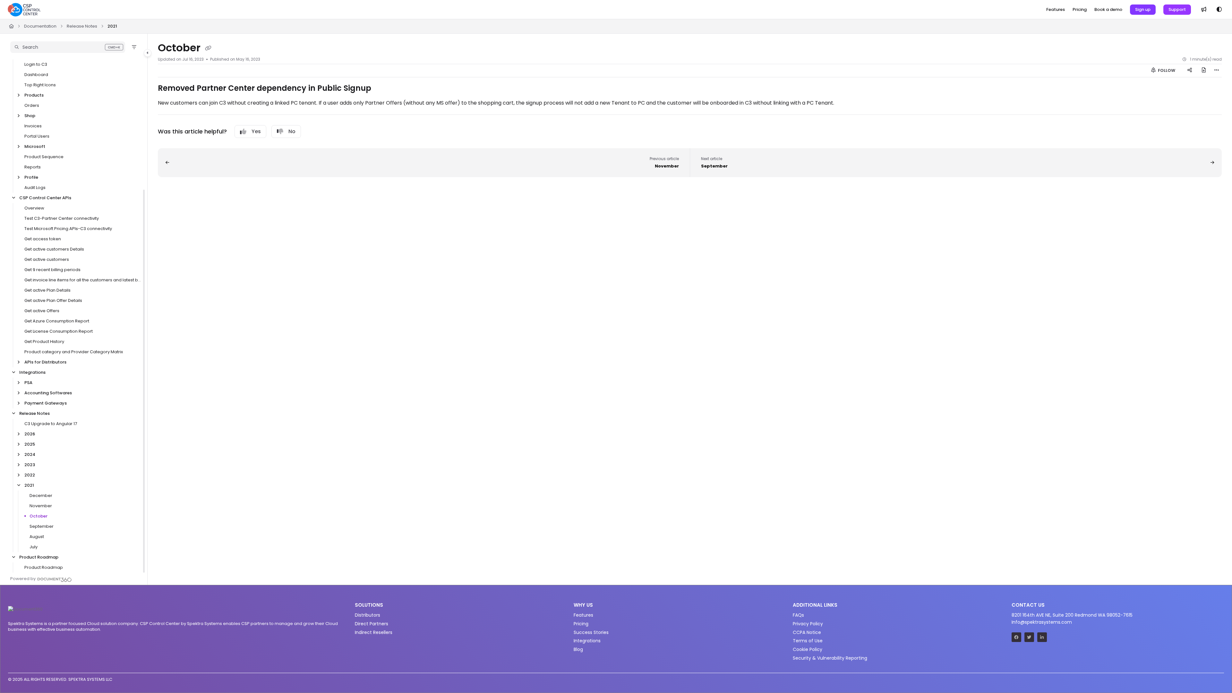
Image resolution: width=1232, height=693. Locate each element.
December (41, 495)
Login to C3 (35, 64)
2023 (29, 465)
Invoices (33, 126)
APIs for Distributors (45, 362)
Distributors (367, 615)
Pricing (581, 623)
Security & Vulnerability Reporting (830, 658)
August (37, 537)
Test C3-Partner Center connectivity (61, 218)
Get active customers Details (54, 249)
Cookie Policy (807, 649)
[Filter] (134, 47)
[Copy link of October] (208, 48)
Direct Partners (371, 623)
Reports (32, 167)
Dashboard (36, 75)
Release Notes (82, 26)
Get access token (42, 239)
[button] (67, 47)
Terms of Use (808, 640)
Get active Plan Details (47, 290)
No (291, 131)
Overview (34, 208)
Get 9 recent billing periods (52, 270)
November (41, 506)
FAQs (798, 615)
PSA (28, 383)
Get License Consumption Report (58, 331)
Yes (256, 131)
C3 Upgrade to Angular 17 (50, 424)
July (34, 547)
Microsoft (34, 146)
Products (34, 95)
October (38, 516)
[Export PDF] (1204, 70)
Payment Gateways (45, 403)
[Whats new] (1204, 9)
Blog (578, 649)
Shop (29, 116)
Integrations (32, 372)
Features (583, 615)
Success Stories (591, 632)
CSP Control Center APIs (45, 198)
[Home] (24, 9)
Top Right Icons (40, 85)
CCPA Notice (807, 632)
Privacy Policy (808, 623)
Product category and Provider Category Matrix (73, 352)
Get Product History (44, 341)
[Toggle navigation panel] (147, 53)
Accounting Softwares (48, 393)
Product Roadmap (38, 557)
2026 (29, 434)
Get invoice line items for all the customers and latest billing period (82, 280)
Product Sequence (44, 157)
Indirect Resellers (373, 632)
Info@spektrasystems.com (1042, 622)
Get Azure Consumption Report (56, 321)
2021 (112, 26)
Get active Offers (41, 311)
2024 (29, 454)
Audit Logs (35, 187)
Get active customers (46, 259)
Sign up (1143, 9)
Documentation (40, 26)
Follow (1166, 70)
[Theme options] (1219, 9)
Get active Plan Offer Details (53, 300)
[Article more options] (1216, 70)
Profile (31, 177)
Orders (31, 105)
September (42, 526)
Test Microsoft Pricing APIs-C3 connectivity (68, 229)
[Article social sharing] (1190, 70)
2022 (29, 475)
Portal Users (36, 136)
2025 (29, 444)
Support (1177, 9)
